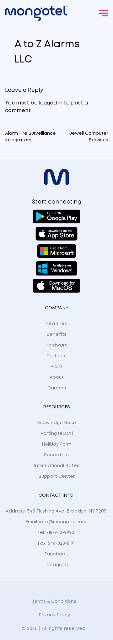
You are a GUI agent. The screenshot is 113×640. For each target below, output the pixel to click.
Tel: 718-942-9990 (55, 533)
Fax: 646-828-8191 (56, 543)
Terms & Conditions (54, 601)
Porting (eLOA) (56, 434)
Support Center (57, 476)
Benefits (56, 334)
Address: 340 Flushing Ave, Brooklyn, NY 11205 (56, 511)
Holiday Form (56, 444)
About (57, 377)
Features (56, 324)
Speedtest (56, 455)
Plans (56, 367)
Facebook (56, 554)
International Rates (56, 466)
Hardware (56, 345)
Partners (56, 356)
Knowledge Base (56, 423)
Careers (56, 388)
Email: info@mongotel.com (55, 522)
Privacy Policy (54, 615)
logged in (50, 103)
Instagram (56, 565)
